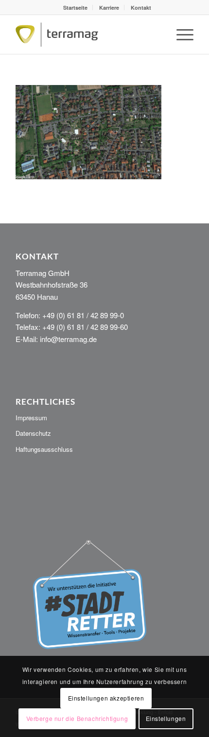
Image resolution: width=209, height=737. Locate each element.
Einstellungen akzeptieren (106, 698)
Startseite (75, 7)
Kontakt (141, 7)
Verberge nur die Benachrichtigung (77, 718)
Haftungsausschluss (44, 449)
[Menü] (180, 34)
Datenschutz (33, 433)
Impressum (31, 417)
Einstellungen (166, 718)
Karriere (109, 7)
